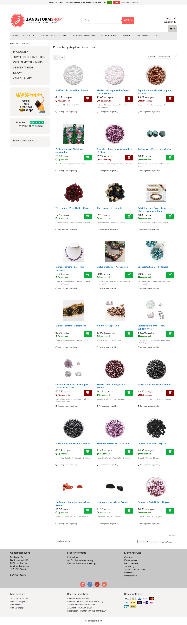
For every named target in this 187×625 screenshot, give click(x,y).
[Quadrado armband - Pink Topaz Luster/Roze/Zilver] (74, 369)
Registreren (168, 22)
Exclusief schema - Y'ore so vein (112, 267)
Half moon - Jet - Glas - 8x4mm (112, 502)
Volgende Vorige (166, 542)
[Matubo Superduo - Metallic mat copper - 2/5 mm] (156, 75)
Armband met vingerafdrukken (81, 605)
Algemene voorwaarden (135, 570)
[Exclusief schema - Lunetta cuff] (74, 310)
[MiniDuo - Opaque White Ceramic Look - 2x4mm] (115, 75)
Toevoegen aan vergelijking (67, 112)
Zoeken (128, 20)
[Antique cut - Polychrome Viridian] (156, 134)
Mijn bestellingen (17, 602)
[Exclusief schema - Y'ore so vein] (115, 252)
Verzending (129, 567)
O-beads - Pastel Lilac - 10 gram (154, 502)
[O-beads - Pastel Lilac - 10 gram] (156, 487)
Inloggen (170, 19)
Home (15, 36)
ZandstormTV (144, 36)
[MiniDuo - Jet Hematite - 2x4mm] (156, 369)
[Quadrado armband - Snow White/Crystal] (156, 310)
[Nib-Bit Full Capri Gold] (115, 310)
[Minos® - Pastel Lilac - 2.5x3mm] (115, 428)
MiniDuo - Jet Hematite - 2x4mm (154, 385)
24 (175, 56)
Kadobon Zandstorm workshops (81, 564)
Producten (29, 36)
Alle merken (151, 56)
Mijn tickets (15, 605)
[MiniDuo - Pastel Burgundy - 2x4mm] (115, 369)
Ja (110, 2)
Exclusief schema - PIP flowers (153, 267)
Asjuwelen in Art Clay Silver (79, 608)
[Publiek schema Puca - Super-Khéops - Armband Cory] (156, 193)
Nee (116, 2)
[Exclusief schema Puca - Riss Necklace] (74, 252)
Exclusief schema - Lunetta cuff (71, 326)
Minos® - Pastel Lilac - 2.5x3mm (113, 443)
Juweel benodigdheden (53, 36)
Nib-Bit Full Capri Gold (108, 326)
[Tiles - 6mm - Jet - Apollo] (115, 193)
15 (156, 541)
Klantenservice (130, 560)
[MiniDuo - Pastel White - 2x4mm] (74, 75)
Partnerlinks (72, 557)
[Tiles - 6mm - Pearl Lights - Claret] (74, 193)
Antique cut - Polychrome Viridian (154, 149)
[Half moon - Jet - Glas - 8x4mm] (115, 487)
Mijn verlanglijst (17, 608)
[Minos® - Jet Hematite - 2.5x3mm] (74, 428)
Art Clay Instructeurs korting (80, 560)
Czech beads (25, 43)
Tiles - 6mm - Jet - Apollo (109, 208)
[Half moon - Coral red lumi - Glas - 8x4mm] (74, 487)
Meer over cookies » (129, 2)
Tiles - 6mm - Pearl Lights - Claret (72, 208)
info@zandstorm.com (19, 566)
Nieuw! (127, 36)
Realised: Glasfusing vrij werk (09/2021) (85, 602)
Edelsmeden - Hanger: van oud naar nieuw (86, 611)
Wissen (35, 141)
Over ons (128, 557)
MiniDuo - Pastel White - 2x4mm (72, 90)
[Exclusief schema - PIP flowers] (156, 252)
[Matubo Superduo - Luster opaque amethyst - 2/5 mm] (115, 134)
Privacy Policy (130, 576)
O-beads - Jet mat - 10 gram (152, 443)
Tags (17, 43)
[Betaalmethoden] (139, 603)
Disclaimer (129, 573)
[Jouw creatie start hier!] (36, 20)
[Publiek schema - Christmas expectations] (74, 134)
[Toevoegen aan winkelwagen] (88, 99)
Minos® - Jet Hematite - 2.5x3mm (73, 443)
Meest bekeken (164, 56)
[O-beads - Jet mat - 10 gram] (156, 428)
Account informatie (19, 599)
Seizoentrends (109, 36)
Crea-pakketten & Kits (84, 36)
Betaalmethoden (131, 564)
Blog (158, 36)
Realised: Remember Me (78, 599)
